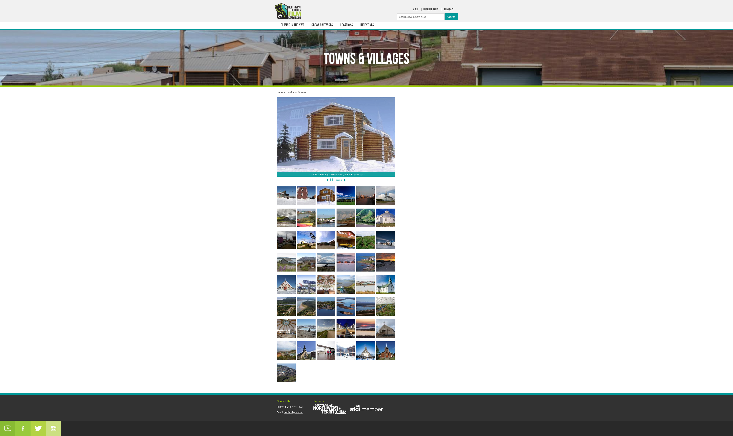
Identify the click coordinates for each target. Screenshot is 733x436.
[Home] (288, 12)
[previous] (327, 180)
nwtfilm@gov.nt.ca (293, 412)
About (416, 9)
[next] (344, 180)
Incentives (367, 25)
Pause (337, 180)
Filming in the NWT (292, 25)
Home (280, 92)
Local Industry (430, 9)
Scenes (302, 92)
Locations (346, 25)
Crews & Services (322, 25)
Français (448, 9)
